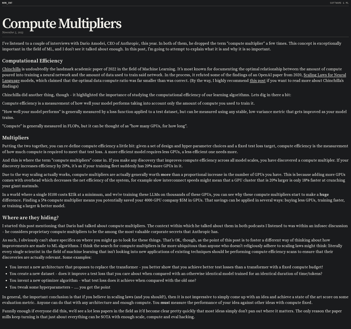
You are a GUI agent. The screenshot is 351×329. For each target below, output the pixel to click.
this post (258, 80)
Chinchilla (11, 69)
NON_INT (7, 3)
